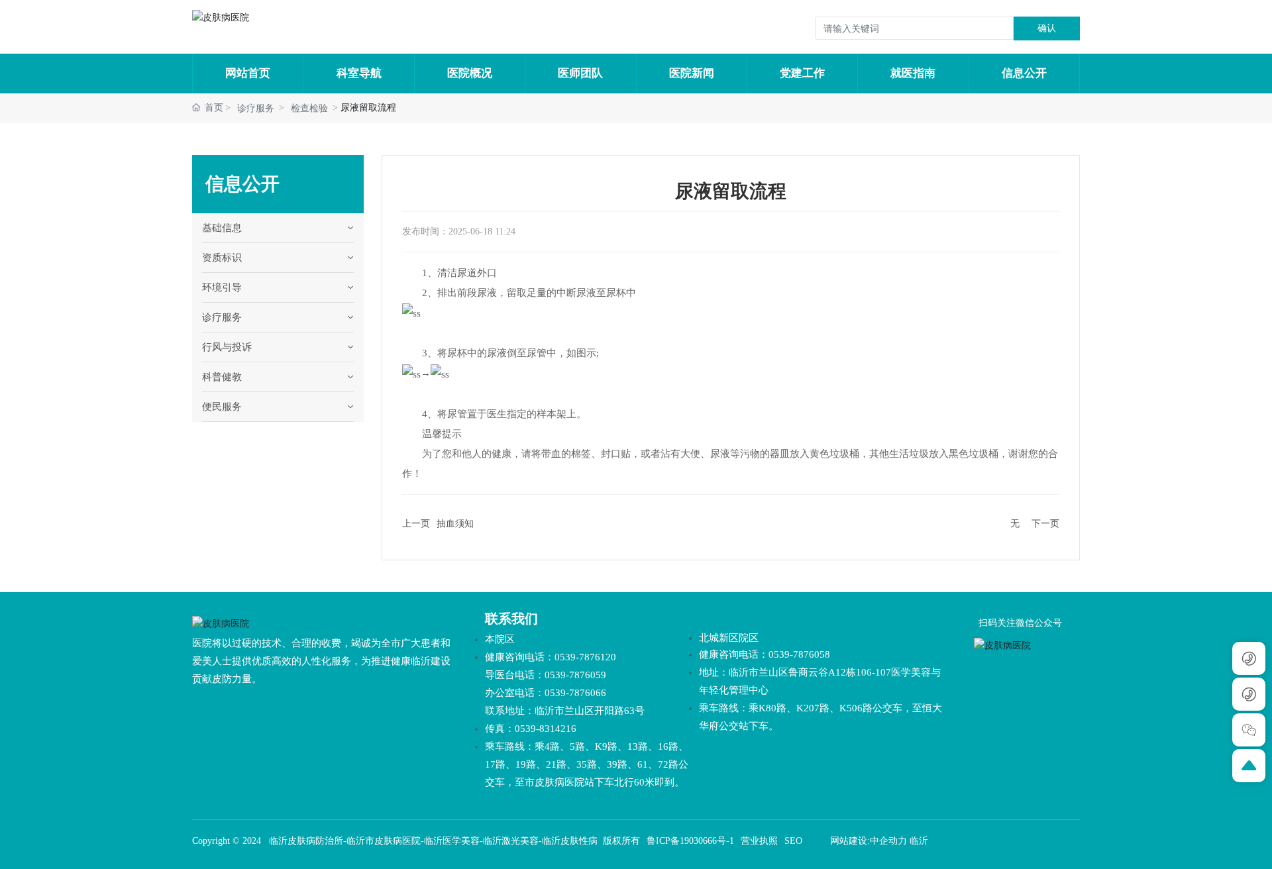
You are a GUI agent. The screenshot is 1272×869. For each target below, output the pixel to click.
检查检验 (309, 108)
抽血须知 (455, 524)
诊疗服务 (255, 108)
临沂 (919, 841)
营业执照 (759, 841)
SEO (793, 841)
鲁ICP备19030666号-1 (690, 841)
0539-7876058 (799, 654)
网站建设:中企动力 (868, 841)
